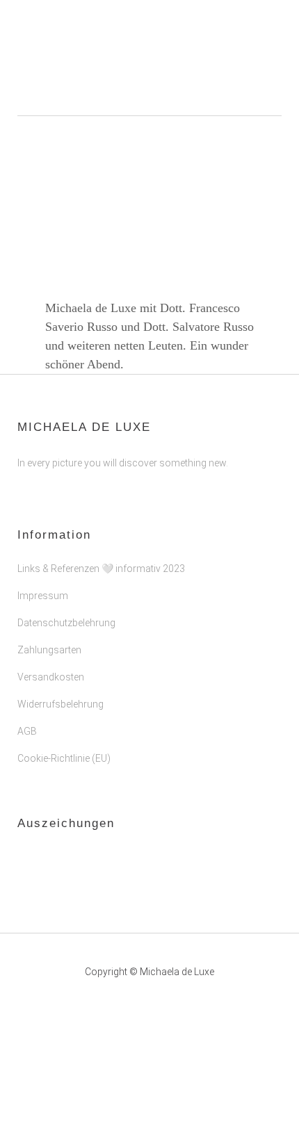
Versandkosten (50, 677)
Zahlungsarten (49, 649)
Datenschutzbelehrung (66, 622)
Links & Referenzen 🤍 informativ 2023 (101, 568)
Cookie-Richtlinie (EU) (64, 758)
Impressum (42, 595)
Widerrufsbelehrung (60, 704)
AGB (27, 731)
